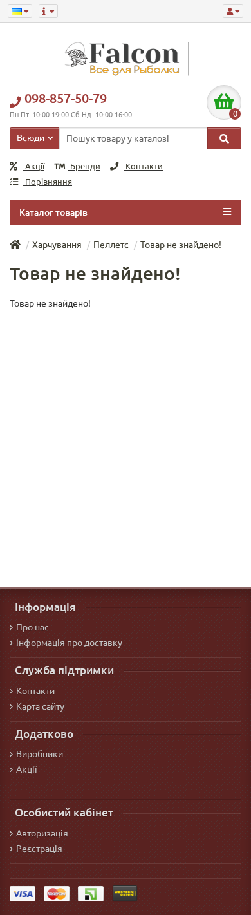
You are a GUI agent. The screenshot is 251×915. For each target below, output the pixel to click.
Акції (33, 166)
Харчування (57, 245)
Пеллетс (111, 245)
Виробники (39, 754)
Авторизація (42, 833)
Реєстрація (39, 849)
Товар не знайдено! (180, 245)
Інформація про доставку (69, 642)
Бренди (84, 166)
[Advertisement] (125, 441)
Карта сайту (40, 706)
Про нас (32, 627)
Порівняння (47, 182)
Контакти (143, 166)
